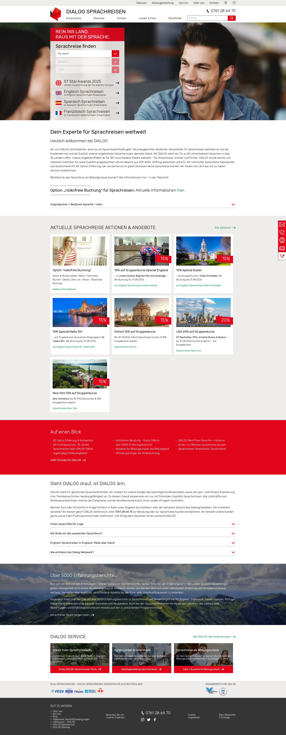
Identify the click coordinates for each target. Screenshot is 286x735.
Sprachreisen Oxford (125, 347)
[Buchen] (282, 256)
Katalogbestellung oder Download (139, 669)
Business (99, 18)
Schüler (121, 18)
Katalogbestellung (163, 2)
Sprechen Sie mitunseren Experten (115, 716)
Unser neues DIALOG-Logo (66, 524)
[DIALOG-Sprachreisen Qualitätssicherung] (77, 694)
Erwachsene (73, 18)
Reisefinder (175, 18)
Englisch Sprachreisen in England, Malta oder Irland (82, 542)
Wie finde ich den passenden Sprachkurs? (76, 533)
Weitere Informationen (64, 289)
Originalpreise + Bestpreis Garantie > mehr (76, 204)
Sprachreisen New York (188, 350)
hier (180, 190)
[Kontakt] (282, 224)
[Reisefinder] (282, 240)
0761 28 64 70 (223, 11)
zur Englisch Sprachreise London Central (135, 285)
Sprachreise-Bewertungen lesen (70, 614)
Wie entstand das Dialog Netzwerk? (72, 552)
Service (183, 2)
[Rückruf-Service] (282, 232)
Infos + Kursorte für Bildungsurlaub (201, 669)
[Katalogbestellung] (282, 248)
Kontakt (214, 2)
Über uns (198, 2)
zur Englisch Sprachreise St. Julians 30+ (74, 347)
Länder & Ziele (147, 18)
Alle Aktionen (223, 227)
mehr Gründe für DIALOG (65, 460)
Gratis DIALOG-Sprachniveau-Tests (77, 669)
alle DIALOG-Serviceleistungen (212, 636)
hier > (145, 177)
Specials (141, 2)
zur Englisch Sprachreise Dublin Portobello (198, 285)
